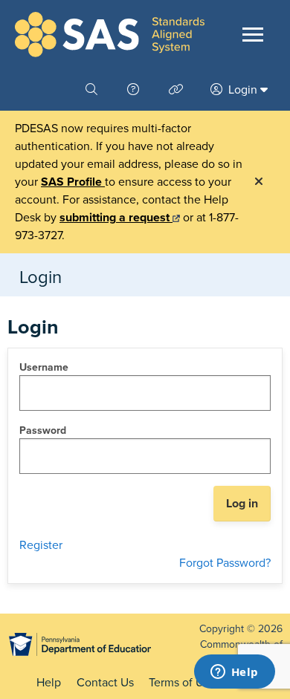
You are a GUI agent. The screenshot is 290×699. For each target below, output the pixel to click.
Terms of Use (182, 682)
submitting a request (116, 217)
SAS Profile (73, 182)
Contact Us (105, 682)
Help (48, 682)
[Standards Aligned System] (109, 34)
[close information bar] (258, 182)
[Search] (93, 89)
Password (42, 430)
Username (43, 367)
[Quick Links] (178, 89)
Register (40, 545)
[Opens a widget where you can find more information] (234, 673)
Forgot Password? (225, 563)
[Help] (134, 90)
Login (242, 89)
